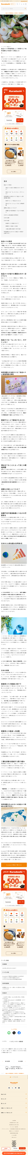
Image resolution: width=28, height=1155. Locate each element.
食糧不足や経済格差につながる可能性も (15, 211)
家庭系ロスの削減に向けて (12, 223)
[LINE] (16, 1088)
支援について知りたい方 (6, 1108)
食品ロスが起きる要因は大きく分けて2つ (15, 188)
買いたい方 (3, 1103)
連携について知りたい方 (6, 1112)
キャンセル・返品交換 (14, 1126)
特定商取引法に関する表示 (14, 1124)
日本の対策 (6, 220)
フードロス (4, 46)
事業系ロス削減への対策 (12, 226)
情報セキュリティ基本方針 (14, 1131)
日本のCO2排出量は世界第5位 (11, 215)
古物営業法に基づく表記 (14, 1122)
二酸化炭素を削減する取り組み (13, 229)
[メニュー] (26, 4)
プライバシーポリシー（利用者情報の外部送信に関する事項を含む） (14, 1128)
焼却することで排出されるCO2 (13, 200)
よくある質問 (14, 1135)
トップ (2, 13)
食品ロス (9, 46)
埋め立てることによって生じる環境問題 (15, 204)
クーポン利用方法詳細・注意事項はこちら (14, 123)
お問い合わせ (14, 1137)
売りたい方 (3, 1098)
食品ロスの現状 (7, 185)
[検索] (17, 4)
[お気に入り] (19, 4)
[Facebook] (9, 1088)
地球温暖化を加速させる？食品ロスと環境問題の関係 (13, 197)
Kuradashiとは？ (24, 1)
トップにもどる (14, 1077)
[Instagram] (19, 1088)
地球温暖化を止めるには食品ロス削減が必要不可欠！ (13, 232)
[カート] (24, 4)
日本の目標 (6, 218)
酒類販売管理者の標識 (14, 1133)
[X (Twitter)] (12, 1088)
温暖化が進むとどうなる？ (10, 208)
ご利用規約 (14, 1120)
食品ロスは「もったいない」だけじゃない (15, 192)
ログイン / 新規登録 (13, 4)
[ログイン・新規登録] (22, 4)
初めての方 (3, 1094)
